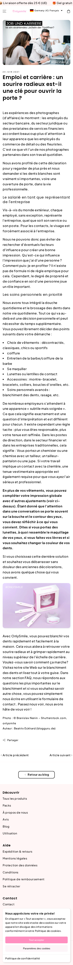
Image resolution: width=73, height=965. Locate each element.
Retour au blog (38, 774)
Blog (6, 826)
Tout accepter (36, 940)
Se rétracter (11, 886)
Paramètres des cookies (36, 948)
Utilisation (10, 833)
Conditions (10, 872)
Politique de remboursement (23, 879)
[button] (4, 11)
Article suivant (60, 755)
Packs (7, 805)
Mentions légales (15, 858)
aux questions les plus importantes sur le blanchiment (34, 683)
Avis (6, 819)
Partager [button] (12, 740)
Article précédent (15, 755)
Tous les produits (15, 798)
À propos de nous (15, 812)
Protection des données (20, 865)
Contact (8, 904)
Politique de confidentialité (22, 958)
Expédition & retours (17, 851)
